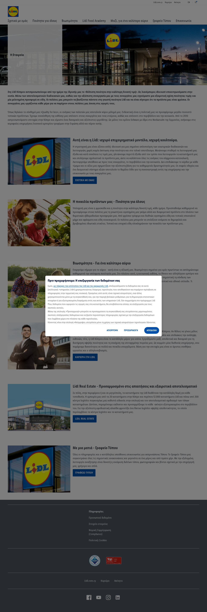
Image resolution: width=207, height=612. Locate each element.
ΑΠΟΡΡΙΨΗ (112, 330)
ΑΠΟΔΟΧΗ (152, 330)
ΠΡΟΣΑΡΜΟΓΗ (131, 330)
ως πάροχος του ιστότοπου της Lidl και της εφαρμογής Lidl (80, 285)
